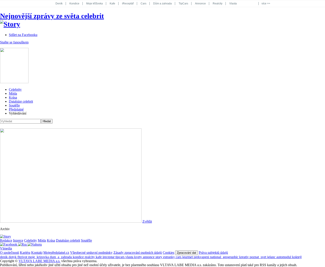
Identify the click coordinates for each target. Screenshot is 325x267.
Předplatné (16, 109)
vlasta (129, 257)
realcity (90, 257)
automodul (284, 257)
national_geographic (224, 257)
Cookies (168, 252)
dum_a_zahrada (61, 257)
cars (179, 257)
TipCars (183, 3)
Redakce (6, 240)
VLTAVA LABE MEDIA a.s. (39, 261)
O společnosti (9, 252)
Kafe (112, 3)
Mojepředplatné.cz (56, 252)
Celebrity (15, 89)
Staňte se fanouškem (14, 42)
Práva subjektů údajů (213, 252)
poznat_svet (258, 257)
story (159, 257)
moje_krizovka (39, 257)
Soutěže (14, 105)
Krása (13, 97)
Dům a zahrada (162, 3)
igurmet (188, 257)
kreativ (244, 257)
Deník (59, 3)
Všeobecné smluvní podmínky (91, 252)
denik (4, 257)
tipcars (120, 257)
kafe (99, 257)
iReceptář (128, 3)
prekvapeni (202, 257)
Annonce (200, 3)
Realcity (217, 3)
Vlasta (233, 3)
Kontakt (36, 252)
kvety (138, 257)
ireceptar (109, 257)
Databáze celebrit (21, 101)
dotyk (13, 257)
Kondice (74, 3)
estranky (169, 257)
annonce (149, 257)
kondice (79, 257)
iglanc (271, 257)
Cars (143, 3)
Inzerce (18, 240)
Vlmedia (6, 248)
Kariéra (25, 252)
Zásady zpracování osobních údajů (137, 252)
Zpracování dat (186, 252)
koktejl (297, 257)
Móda (13, 93)
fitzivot (22, 257)
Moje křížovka (94, 3)
